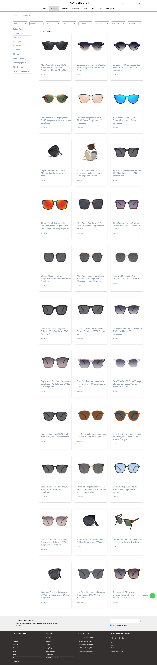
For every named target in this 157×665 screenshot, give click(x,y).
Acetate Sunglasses (18, 41)
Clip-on (48, 644)
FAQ (101, 8)
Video (85, 8)
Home (44, 8)
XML (112, 647)
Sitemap (113, 643)
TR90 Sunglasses (17, 45)
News (93, 8)
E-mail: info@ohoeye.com (85, 651)
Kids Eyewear (49, 654)
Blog (112, 645)
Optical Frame (49, 638)
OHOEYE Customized (52, 658)
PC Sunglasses (16, 49)
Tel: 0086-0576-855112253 (85, 641)
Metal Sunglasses (17, 37)
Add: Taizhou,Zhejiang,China (85, 648)
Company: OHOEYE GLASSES (86, 638)
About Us (65, 8)
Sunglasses (20, 16)
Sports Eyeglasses (50, 651)
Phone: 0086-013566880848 (85, 644)
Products (54, 8)
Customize (75, 8)
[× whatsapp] (152, 595)
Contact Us (110, 8)
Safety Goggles (49, 648)
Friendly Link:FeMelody (117, 651)
